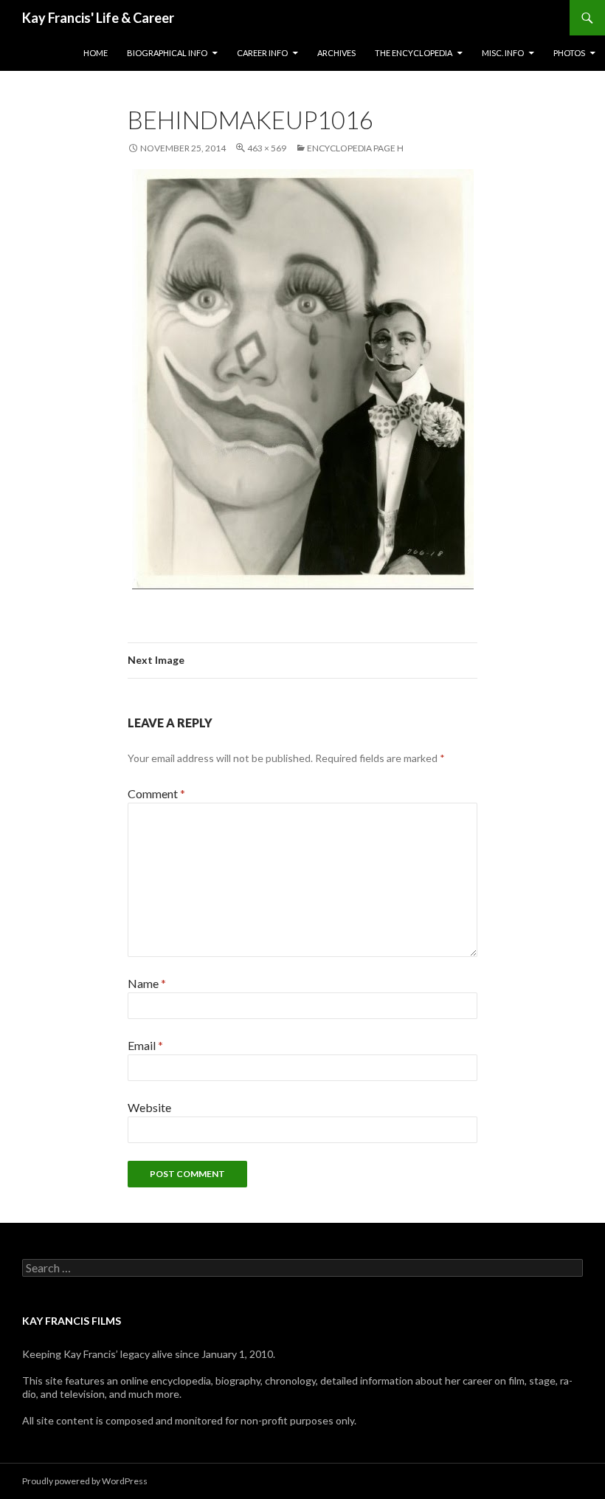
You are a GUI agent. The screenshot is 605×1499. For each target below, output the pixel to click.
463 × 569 (266, 148)
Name (147, 983)
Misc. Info (503, 53)
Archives (336, 53)
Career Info (262, 53)
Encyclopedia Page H (355, 148)
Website (149, 1107)
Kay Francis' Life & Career (98, 18)
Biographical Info (167, 53)
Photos (569, 53)
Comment (156, 793)
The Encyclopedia (413, 53)
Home (95, 53)
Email (145, 1045)
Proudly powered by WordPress (85, 1480)
